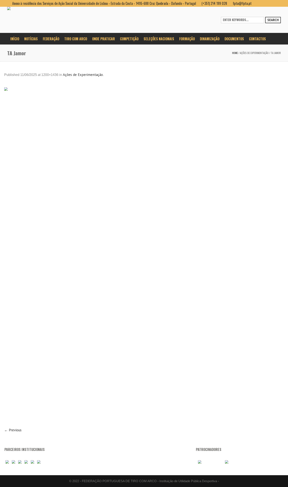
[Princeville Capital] (234, 462)
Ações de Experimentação (254, 53)
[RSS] (270, 3)
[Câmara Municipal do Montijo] (209, 462)
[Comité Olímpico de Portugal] (20, 462)
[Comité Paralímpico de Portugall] (32, 462)
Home (235, 53)
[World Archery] (7, 462)
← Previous (13, 430)
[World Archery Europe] (13, 462)
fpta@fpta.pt (242, 3)
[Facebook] (257, 3)
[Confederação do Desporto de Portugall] (39, 462)
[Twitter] (277, 3)
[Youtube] (264, 3)
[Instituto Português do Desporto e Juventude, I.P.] (26, 462)
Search (273, 20)
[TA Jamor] (144, 254)
